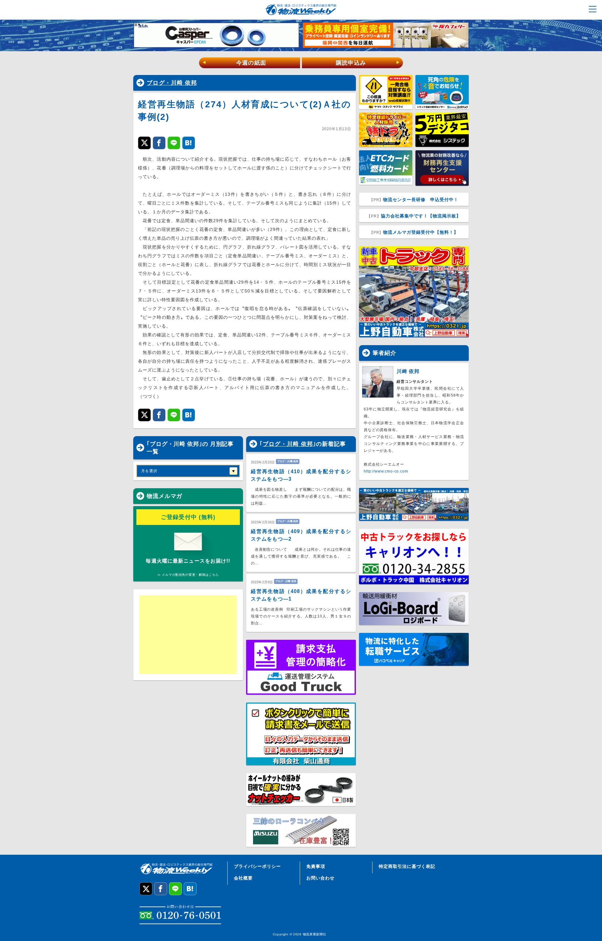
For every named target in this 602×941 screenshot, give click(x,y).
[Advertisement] (188, 635)
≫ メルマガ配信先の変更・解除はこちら (188, 574)
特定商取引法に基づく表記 (407, 866)
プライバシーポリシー (257, 866)
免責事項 (315, 866)
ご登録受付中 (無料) (188, 517)
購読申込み (368, 63)
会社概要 (243, 877)
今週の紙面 (234, 63)
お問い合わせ (320, 877)
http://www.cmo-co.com (386, 471)
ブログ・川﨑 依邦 (172, 83)
